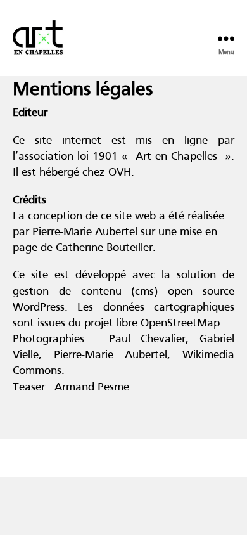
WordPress (39, 307)
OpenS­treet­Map (180, 323)
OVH (119, 172)
